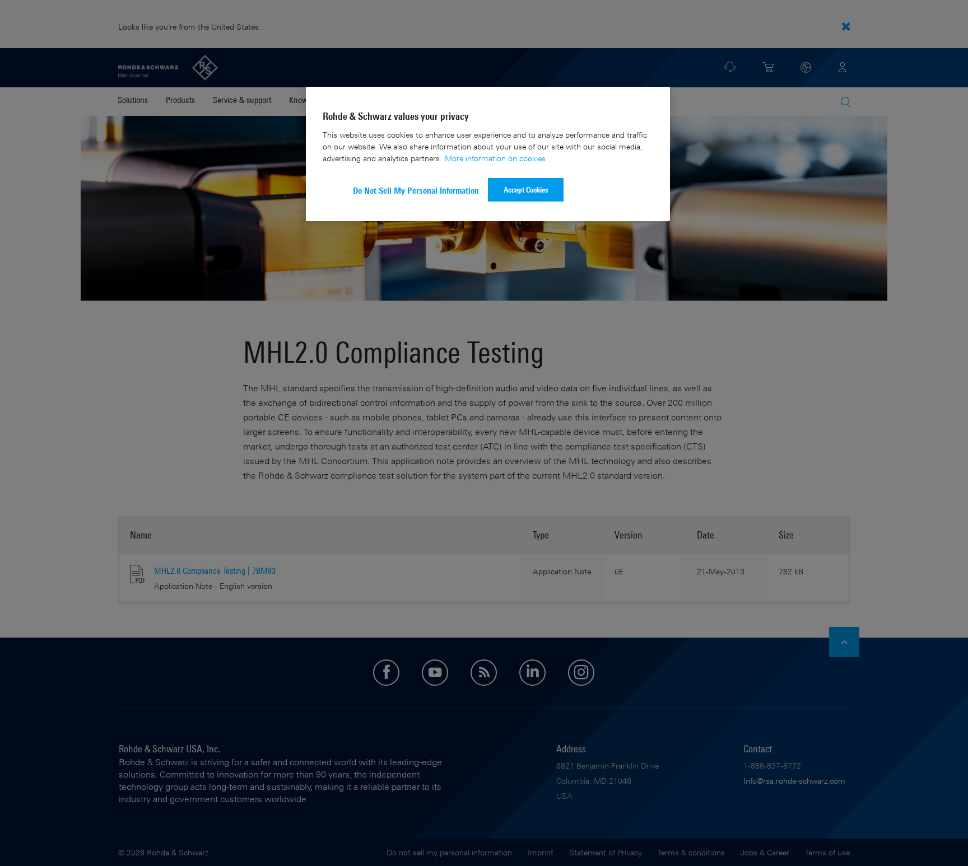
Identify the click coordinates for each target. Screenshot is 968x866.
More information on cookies (495, 158)
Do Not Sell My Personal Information (416, 190)
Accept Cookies (526, 189)
